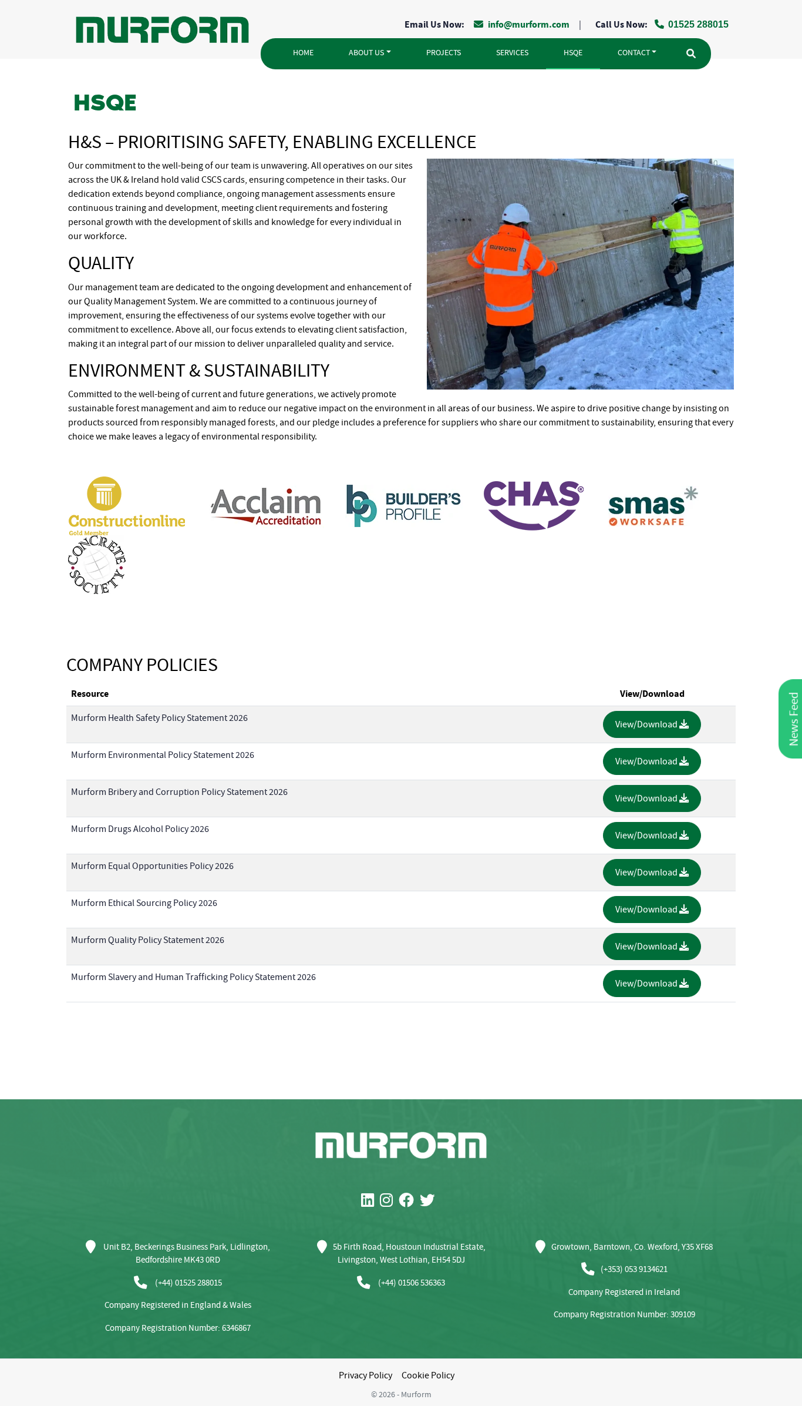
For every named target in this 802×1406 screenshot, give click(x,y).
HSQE (573, 53)
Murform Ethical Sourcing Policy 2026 (144, 903)
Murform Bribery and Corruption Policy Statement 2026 (179, 792)
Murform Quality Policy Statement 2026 (147, 940)
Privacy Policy (365, 1375)
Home (303, 53)
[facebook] (409, 1201)
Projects (443, 53)
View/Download (647, 724)
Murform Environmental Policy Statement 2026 (162, 755)
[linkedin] (370, 1201)
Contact (634, 53)
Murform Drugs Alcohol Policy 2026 (140, 829)
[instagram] (389, 1201)
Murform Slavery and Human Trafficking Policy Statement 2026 (193, 977)
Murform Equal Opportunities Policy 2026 (152, 866)
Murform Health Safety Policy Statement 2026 (159, 718)
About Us (366, 53)
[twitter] (430, 1201)
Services (512, 53)
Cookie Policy (428, 1375)
